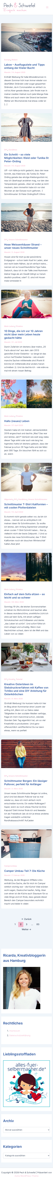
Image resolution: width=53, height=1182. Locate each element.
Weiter (26, 929)
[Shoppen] (26, 1083)
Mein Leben (9, 326)
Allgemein (8, 499)
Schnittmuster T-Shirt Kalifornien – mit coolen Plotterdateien (26, 506)
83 (37, 924)
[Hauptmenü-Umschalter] (47, 7)
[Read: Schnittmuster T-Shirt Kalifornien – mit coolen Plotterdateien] (26, 477)
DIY (5, 150)
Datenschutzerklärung (19, 1035)
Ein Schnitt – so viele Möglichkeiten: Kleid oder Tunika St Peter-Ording (26, 158)
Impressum (14, 1031)
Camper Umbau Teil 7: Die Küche (24, 870)
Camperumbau (10, 866)
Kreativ (11, 679)
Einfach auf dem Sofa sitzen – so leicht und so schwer (24, 596)
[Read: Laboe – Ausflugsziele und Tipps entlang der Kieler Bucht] (26, 37)
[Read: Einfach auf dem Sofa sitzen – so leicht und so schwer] (26, 567)
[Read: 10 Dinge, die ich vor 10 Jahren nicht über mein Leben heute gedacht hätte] (26, 304)
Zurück (26, 919)
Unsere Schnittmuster (18, 240)
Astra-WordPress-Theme (26, 1176)
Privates (19, 326)
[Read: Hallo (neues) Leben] (26, 393)
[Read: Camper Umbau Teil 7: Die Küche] (26, 843)
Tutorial (19, 679)
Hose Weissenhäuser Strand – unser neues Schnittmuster (23, 246)
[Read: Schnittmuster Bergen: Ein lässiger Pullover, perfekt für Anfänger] (26, 753)
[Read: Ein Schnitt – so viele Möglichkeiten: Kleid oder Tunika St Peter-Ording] (26, 127)
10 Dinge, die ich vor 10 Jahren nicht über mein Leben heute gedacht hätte (23, 334)
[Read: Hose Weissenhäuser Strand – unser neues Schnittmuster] (26, 217)
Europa (7, 60)
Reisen (15, 60)
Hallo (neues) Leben (16, 421)
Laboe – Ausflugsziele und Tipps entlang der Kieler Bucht (24, 66)
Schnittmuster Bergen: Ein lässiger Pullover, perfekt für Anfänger (25, 782)
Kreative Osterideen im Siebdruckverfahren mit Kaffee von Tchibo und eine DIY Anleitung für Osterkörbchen (26, 689)
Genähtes (12, 150)
